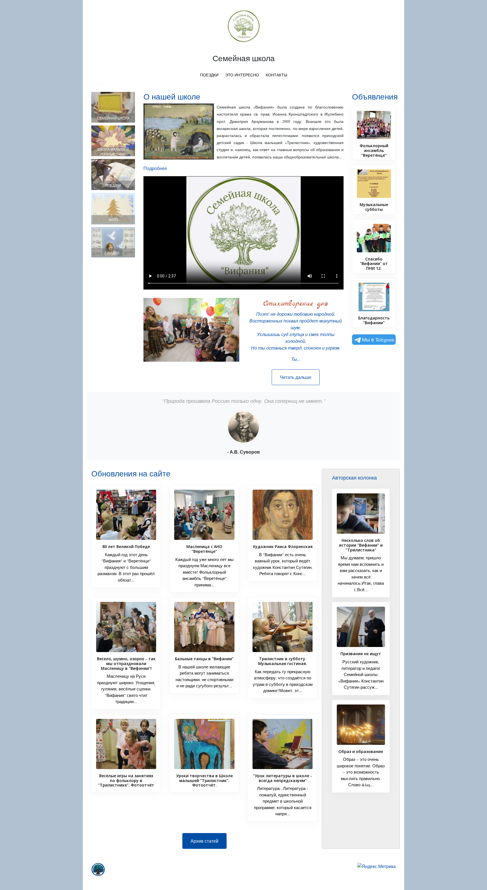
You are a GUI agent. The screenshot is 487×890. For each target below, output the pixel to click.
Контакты (276, 75)
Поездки (209, 75)
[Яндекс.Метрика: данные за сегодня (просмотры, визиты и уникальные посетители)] (376, 866)
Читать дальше (295, 377)
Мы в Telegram (378, 339)
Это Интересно (242, 75)
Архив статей (204, 841)
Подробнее (155, 168)
